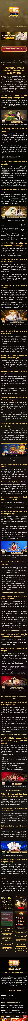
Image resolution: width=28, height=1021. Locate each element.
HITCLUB (4, 977)
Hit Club (3, 76)
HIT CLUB (16, 982)
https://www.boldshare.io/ (9, 158)
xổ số (9, 488)
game (5, 134)
